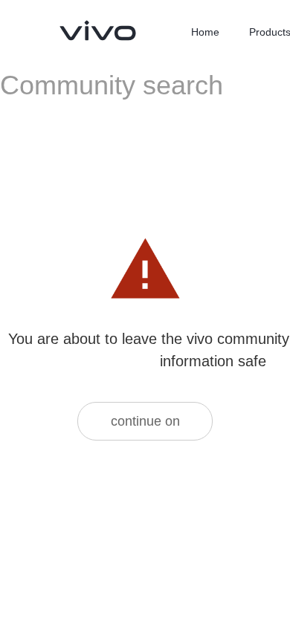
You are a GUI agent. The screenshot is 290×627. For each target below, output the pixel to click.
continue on (145, 421)
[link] (98, 30)
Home (205, 32)
